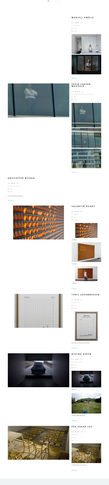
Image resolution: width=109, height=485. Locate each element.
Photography (76, 25)
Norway (75, 31)
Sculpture (17, 186)
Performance (82, 94)
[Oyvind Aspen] (86, 413)
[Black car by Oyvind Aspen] (86, 387)
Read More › (74, 78)
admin (74, 28)
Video (92, 94)
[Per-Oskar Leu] (86, 462)
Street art (88, 94)
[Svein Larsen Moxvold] (86, 127)
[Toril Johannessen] (86, 340)
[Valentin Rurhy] (86, 237)
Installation (76, 94)
